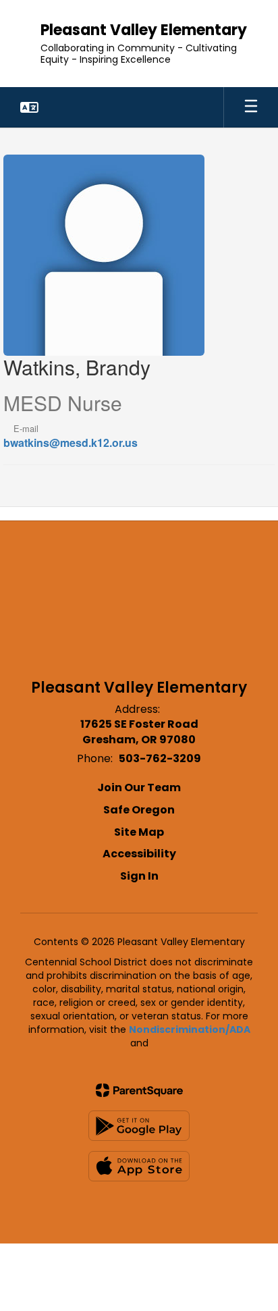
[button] (29, 107)
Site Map (139, 832)
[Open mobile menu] (251, 107)
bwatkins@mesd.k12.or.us (70, 442)
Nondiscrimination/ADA (189, 1029)
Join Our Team (139, 787)
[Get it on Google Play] (139, 1126)
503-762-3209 (160, 758)
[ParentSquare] (139, 1090)
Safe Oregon (139, 810)
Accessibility (139, 853)
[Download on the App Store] (139, 1166)
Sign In (139, 876)
